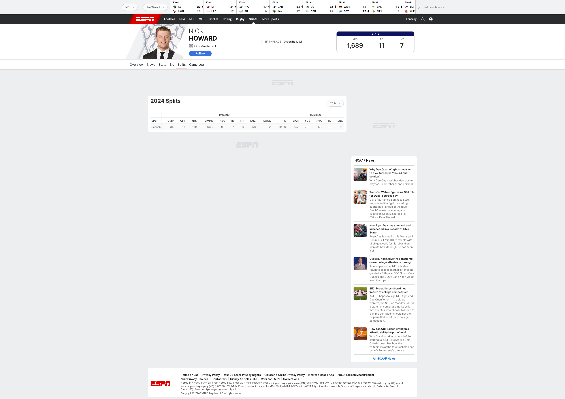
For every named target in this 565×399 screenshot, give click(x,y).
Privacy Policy (211, 375)
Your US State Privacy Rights (242, 375)
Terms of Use (189, 375)
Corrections (291, 379)
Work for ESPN (270, 379)
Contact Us (219, 379)
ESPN (145, 19)
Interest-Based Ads (321, 375)
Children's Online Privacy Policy (284, 375)
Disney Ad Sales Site (243, 379)
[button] (423, 19)
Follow (200, 53)
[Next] (418, 7)
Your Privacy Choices (194, 379)
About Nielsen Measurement (355, 375)
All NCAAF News (384, 358)
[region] (253, 121)
